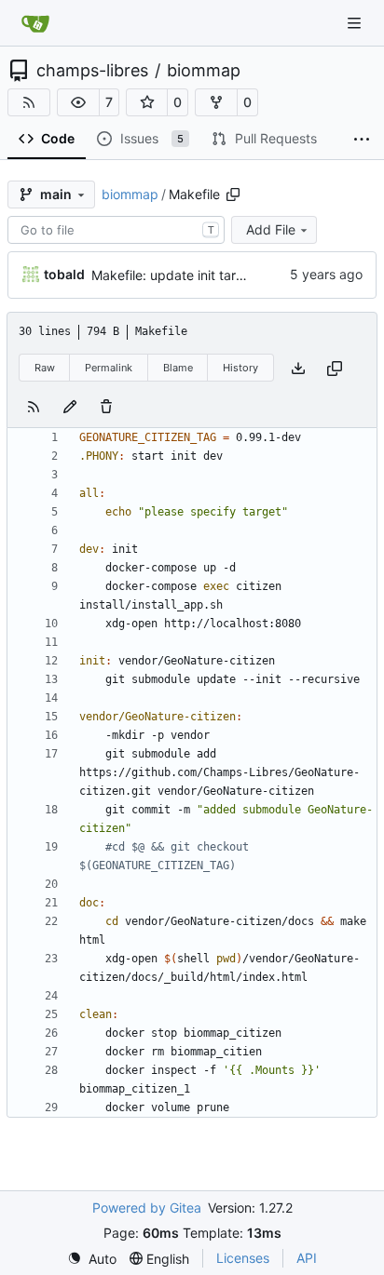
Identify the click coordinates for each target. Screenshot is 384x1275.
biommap (203, 70)
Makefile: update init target (173, 275)
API (306, 1258)
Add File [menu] (270, 229)
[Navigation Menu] (356, 22)
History (240, 367)
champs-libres (92, 70)
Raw (44, 367)
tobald (64, 274)
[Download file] (298, 368)
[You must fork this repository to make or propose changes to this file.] (70, 405)
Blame (178, 367)
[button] (78, 102)
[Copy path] (233, 194)
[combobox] (116, 230)
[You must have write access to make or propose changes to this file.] (106, 405)
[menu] (92, 1259)
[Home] (35, 23)
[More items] (362, 139)
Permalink (108, 367)
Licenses (242, 1258)
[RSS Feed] (28, 102)
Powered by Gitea (146, 1207)
